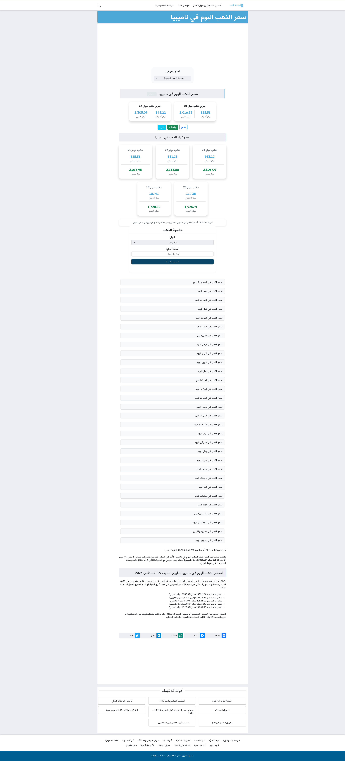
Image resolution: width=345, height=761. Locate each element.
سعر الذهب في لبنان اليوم (210, 371)
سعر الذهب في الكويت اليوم (209, 317)
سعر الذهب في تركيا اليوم (210, 433)
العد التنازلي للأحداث (182, 745)
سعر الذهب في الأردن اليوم (209, 353)
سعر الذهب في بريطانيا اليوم (208, 478)
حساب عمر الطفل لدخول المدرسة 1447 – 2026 (173, 712)
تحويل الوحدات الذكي (121, 700)
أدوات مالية (167, 740)
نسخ (183, 127)
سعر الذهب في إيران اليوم (210, 451)
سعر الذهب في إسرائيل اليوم (208, 442)
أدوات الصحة (199, 740)
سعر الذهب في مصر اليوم (209, 291)
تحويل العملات (222, 710)
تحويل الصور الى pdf (222, 722)
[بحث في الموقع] (99, 5)
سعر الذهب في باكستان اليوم (208, 513)
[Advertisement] (172, 46)
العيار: (172, 237)
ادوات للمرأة (214, 740)
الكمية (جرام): (172, 248)
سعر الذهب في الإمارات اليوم (208, 300)
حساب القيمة (172, 261)
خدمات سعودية (111, 740)
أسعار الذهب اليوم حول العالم (207, 5)
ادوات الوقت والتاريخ (231, 740)
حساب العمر (131, 745)
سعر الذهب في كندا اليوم (210, 486)
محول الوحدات (164, 745)
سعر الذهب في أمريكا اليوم (209, 460)
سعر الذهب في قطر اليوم (210, 308)
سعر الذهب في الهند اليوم (210, 504)
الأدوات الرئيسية (147, 745)
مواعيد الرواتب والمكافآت (148, 740)
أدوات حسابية (128, 740)
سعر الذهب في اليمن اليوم (209, 344)
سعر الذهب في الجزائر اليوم (209, 389)
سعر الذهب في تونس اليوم (209, 406)
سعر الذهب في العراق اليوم (209, 380)
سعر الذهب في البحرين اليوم (208, 326)
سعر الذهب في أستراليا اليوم (208, 495)
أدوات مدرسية (200, 745)
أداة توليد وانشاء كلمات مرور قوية (122, 710)
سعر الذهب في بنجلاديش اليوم (207, 522)
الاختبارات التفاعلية (183, 740)
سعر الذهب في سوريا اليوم (209, 362)
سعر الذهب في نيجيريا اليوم (209, 540)
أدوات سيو (214, 745)
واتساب (173, 127)
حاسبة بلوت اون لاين (222, 700)
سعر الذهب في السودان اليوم (208, 415)
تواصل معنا (183, 5)
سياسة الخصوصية (164, 5)
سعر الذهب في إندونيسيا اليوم (207, 531)
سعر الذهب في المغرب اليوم (208, 397)
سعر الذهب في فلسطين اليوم (208, 424)
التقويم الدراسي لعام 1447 (172, 700)
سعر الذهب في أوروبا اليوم (209, 469)
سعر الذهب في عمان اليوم (209, 335)
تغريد (162, 127)
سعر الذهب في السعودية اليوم (207, 282)
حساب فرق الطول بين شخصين (172, 722)
